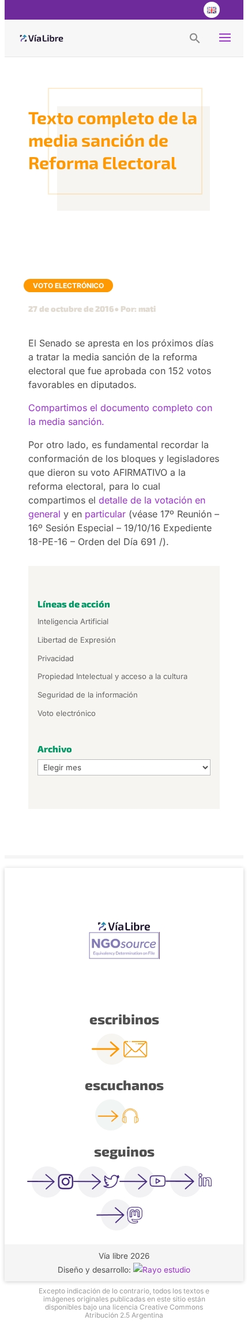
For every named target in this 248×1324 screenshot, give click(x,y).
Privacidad (55, 658)
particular (105, 514)
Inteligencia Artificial (72, 621)
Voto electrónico (68, 285)
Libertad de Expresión (76, 639)
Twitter (164, 10)
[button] (195, 37)
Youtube (187, 10)
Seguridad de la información (87, 694)
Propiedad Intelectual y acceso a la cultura (112, 676)
